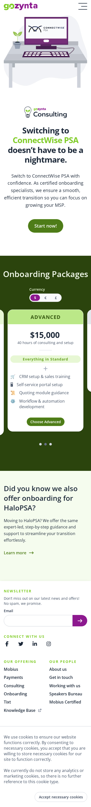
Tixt (7, 702)
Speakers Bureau (65, 694)
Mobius (11, 669)
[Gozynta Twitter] (21, 643)
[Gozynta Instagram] (49, 643)
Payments (13, 677)
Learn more (15, 553)
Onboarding (15, 694)
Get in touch (61, 677)
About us (58, 669)
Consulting (14, 686)
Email (8, 610)
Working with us (64, 686)
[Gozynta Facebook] (7, 643)
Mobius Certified (65, 702)
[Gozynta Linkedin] (35, 643)
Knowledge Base (19, 710)
